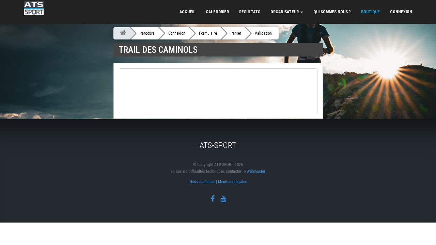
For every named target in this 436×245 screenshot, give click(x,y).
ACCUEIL (188, 12)
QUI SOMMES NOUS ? (332, 12)
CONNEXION (401, 12)
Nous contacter (202, 181)
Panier (236, 33)
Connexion (176, 33)
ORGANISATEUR (285, 12)
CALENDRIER (217, 12)
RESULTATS (249, 12)
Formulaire (208, 33)
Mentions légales (232, 181)
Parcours (147, 33)
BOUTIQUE (370, 12)
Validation (263, 33)
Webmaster (256, 171)
